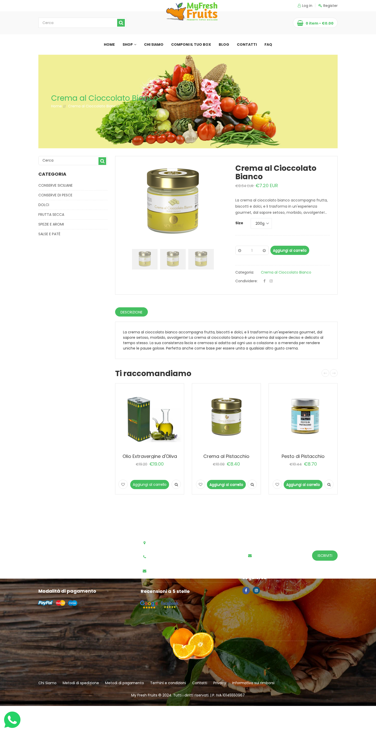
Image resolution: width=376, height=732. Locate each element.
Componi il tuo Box (191, 44)
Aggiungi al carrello (290, 250)
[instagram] (271, 281)
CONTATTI (247, 44)
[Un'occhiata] (176, 484)
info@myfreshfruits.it (171, 571)
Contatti (199, 682)
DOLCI (43, 204)
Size (239, 223)
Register (330, 5)
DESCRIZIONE (131, 312)
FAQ (268, 44)
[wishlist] (123, 484)
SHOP (128, 44)
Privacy (219, 682)
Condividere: (246, 281)
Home (56, 106)
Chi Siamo (47, 682)
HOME (109, 44)
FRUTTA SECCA (51, 214)
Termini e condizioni (168, 682)
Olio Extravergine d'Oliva (150, 456)
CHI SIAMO (153, 44)
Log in (307, 5)
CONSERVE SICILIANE (55, 185)
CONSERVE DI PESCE (55, 195)
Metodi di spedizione (81, 682)
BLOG (224, 44)
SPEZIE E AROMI (51, 224)
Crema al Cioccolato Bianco (286, 272)
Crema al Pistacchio (226, 456)
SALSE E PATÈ (49, 234)
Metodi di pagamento (124, 682)
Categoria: (244, 272)
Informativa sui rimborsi (253, 682)
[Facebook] (264, 281)
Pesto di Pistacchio (303, 456)
